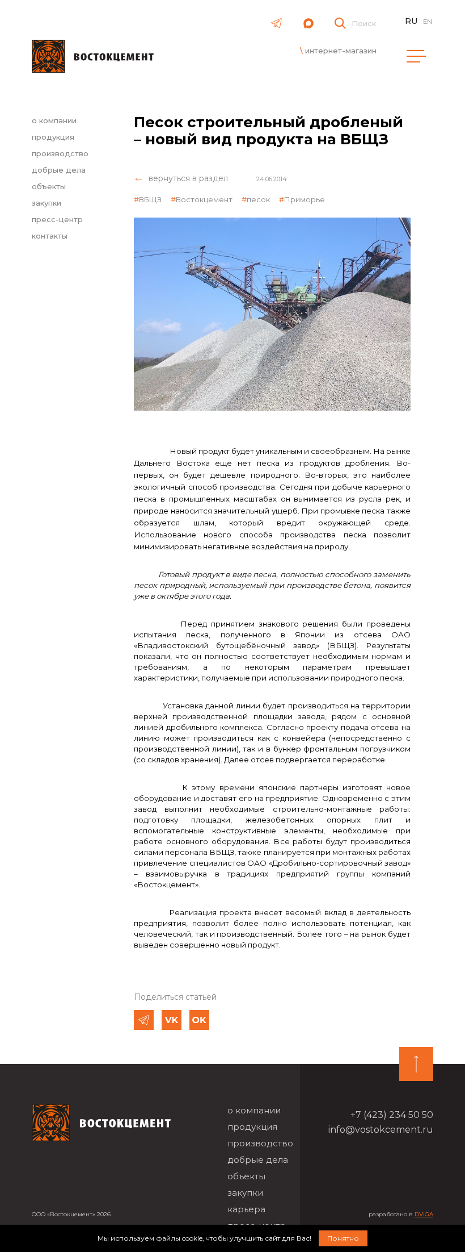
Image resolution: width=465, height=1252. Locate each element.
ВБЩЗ (150, 199)
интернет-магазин (341, 50)
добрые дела (59, 169)
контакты (49, 235)
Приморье (304, 199)
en (427, 22)
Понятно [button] (343, 1238)
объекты (49, 186)
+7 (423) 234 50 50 (391, 1114)
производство (60, 153)
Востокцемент (204, 199)
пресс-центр (57, 219)
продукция (53, 136)
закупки (46, 202)
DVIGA (424, 1214)
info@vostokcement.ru (380, 1129)
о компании (54, 120)
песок (258, 199)
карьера (246, 1209)
